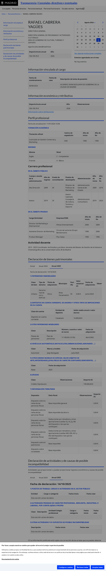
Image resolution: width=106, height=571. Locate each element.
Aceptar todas (97, 567)
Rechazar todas (82, 567)
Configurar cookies (66, 567)
